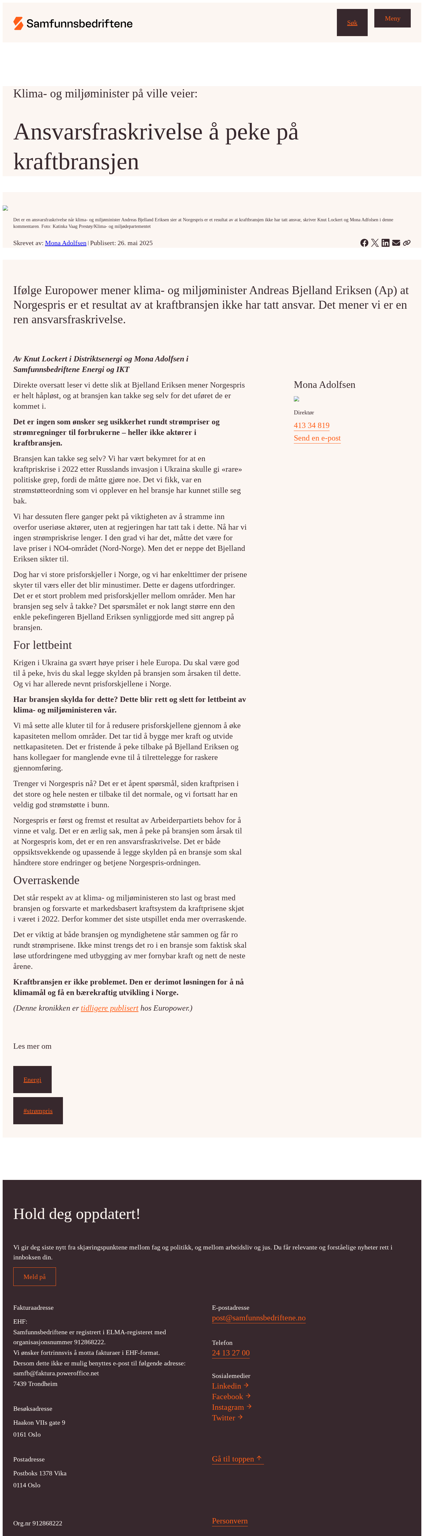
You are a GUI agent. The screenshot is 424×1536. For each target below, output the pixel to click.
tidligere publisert (109, 1008)
